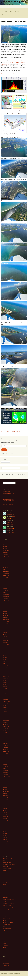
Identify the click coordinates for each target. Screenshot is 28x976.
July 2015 (4, 806)
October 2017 (5, 749)
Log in (4, 959)
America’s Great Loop (7, 868)
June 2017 (5, 757)
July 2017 (4, 755)
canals (4, 872)
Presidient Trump (6, 924)
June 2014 (5, 833)
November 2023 (6, 596)
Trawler (4, 943)
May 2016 (4, 785)
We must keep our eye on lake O (8, 73)
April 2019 (5, 711)
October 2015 (5, 799)
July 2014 (4, 831)
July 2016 (4, 781)
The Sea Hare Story (7, 497)
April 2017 (5, 762)
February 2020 (5, 690)
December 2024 (6, 571)
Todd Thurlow (5, 939)
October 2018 (5, 724)
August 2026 (5, 542)
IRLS (3, 911)
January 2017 (5, 768)
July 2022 (4, 630)
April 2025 (5, 563)
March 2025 (5, 565)
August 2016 (5, 778)
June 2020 (5, 682)
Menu (2, 7)
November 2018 (6, 722)
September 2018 (6, 726)
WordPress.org (6, 965)
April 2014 (5, 837)
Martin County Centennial (8, 922)
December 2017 (6, 745)
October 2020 (5, 674)
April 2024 (5, 586)
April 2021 (5, 661)
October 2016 (5, 774)
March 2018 (5, 739)
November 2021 (6, 646)
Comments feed (6, 963)
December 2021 (6, 644)
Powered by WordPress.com (14, 973)
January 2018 (5, 743)
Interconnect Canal (6, 909)
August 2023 (5, 602)
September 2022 (6, 625)
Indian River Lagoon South (8, 907)
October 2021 (5, 649)
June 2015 (5, 808)
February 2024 (5, 590)
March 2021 (5, 663)
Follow (4, 449)
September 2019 (6, 701)
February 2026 (5, 550)
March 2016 (5, 789)
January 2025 (5, 569)
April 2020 (5, 686)
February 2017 (5, 766)
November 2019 (6, 697)
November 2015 (6, 797)
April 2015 (5, 812)
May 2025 (4, 561)
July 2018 (4, 730)
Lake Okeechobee (6, 918)
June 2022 (5, 632)
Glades (4, 895)
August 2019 (5, 703)
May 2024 (4, 584)
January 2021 (5, 667)
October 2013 (5, 848)
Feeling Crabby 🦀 (6, 491)
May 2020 (4, 684)
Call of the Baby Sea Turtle (8, 504)
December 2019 (6, 695)
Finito (4, 888)
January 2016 (5, 793)
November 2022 (6, 621)
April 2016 (5, 787)
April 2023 (5, 611)
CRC (3, 879)
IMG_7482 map (4, 973)
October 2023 (5, 598)
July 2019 (4, 705)
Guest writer (5, 897)
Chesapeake (5, 874)
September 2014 (6, 827)
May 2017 (4, 760)
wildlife (4, 947)
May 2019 (4, 709)
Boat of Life (5, 870)
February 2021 (5, 665)
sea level (4, 930)
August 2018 (5, 728)
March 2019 (5, 713)
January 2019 (5, 718)
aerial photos (5, 866)
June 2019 (5, 707)
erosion (4, 884)
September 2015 (6, 801)
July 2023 (4, 605)
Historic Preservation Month (8, 899)
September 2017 (6, 751)
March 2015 (5, 814)
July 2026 (4, 544)
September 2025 (6, 556)
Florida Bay (5, 893)
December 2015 (6, 795)
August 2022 (5, 628)
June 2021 (5, 657)
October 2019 (5, 699)
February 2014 (5, 841)
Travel (4, 941)
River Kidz (5, 926)
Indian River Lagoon (7, 905)
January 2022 (5, 642)
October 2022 (5, 623)
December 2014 (6, 820)
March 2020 (5, 688)
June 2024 (5, 581)
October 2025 (5, 554)
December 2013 (6, 845)
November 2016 (6, 772)
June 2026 (5, 546)
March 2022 (5, 638)
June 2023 (5, 607)
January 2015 (5, 818)
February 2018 (5, 741)
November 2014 (6, 822)
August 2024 (5, 577)
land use (4, 920)
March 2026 (5, 548)
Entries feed (5, 961)
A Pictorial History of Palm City (9, 864)
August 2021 (5, 653)
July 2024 (4, 579)
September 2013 (6, 850)
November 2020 (6, 672)
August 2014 (5, 829)
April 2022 (5, 636)
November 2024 (6, 573)
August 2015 (5, 804)
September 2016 (6, 776)
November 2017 (6, 747)
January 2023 (5, 617)
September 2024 (6, 575)
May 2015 (4, 810)
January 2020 (5, 693)
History (4, 901)
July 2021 (4, 655)
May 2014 (4, 835)
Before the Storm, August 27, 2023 (13, 21)
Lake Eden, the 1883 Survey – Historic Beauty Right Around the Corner (9, 501)
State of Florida (6, 937)
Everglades (5, 886)
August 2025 (5, 558)
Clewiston (5, 877)
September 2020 (6, 676)
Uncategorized (6, 945)
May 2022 (4, 634)
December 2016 (6, 770)
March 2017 (5, 764)
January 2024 (5, 592)
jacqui (4, 914)
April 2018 (5, 737)
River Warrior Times (7, 928)
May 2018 (4, 734)
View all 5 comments (16, 431)
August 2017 (5, 753)
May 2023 (4, 609)
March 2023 (5, 613)
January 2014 (5, 843)
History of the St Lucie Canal (8, 903)
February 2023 (5, 615)
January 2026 (5, 552)
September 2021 (6, 651)
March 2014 (5, 839)
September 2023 (6, 600)
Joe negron (5, 916)
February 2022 (5, 640)
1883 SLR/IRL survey (7, 862)
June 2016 (5, 783)
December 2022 (6, 619)
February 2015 (5, 816)
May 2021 (4, 659)
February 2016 (5, 791)
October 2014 (5, 825)
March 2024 (5, 588)
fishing (4, 891)
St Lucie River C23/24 (7, 932)
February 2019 (5, 716)
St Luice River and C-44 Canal (8, 935)
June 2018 (5, 732)
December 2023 (6, 594)
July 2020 (4, 680)
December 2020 (6, 669)
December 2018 (6, 720)
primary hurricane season (15, 61)
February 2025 (5, 567)
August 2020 (5, 678)
